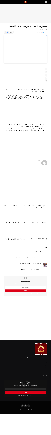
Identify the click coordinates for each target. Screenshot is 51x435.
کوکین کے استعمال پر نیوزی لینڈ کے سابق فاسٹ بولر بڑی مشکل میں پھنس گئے (28, 257)
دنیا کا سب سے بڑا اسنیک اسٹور (36, 251)
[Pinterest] (46, 77)
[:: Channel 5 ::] (25, 2)
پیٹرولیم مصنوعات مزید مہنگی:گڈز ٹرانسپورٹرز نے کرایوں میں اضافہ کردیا (14, 206)
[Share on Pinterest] (41, 32)
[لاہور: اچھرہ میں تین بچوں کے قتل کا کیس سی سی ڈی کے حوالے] (14, 215)
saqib (46, 29)
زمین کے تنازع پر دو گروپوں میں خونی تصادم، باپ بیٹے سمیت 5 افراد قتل (37, 239)
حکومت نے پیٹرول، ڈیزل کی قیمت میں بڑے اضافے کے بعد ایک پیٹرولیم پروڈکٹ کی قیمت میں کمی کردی (37, 206)
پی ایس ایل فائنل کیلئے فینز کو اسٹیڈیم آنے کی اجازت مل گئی (30, 269)
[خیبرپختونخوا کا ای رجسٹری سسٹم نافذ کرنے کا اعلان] (36, 215)
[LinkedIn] (46, 75)
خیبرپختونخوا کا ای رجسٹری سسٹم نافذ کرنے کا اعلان (39, 222)
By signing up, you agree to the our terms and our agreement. (25, 293)
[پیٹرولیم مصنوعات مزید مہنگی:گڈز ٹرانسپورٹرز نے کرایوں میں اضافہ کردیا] (14, 198)
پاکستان (46, 366)
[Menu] (46, 2)
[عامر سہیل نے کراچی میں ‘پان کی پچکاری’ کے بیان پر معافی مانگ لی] (45, 265)
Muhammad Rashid (28, 409)
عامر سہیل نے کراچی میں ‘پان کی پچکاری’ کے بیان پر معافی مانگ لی (29, 263)
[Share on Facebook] (46, 32)
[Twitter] (46, 72)
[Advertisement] (25, 13)
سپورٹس (46, 369)
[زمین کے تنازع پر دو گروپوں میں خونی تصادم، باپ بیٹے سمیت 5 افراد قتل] (36, 231)
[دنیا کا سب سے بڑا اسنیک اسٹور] (45, 252)
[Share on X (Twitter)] (43, 32)
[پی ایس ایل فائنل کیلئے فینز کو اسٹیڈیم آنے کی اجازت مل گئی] (45, 271)
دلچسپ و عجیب (45, 373)
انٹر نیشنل (45, 367)
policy (27, 395)
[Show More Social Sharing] (38, 32)
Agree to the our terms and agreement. (25, 395)
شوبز (46, 371)
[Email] (46, 80)
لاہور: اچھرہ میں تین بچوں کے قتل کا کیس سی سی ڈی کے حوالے (15, 222)
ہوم (46, 362)
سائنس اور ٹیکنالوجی (44, 375)
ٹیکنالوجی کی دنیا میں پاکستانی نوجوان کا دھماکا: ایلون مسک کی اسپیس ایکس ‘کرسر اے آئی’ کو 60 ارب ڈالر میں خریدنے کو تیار (15, 239)
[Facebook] (46, 69)
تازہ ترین (46, 364)
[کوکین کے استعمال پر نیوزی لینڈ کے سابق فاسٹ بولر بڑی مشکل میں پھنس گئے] (45, 258)
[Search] (5, 2)
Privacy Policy (31, 293)
